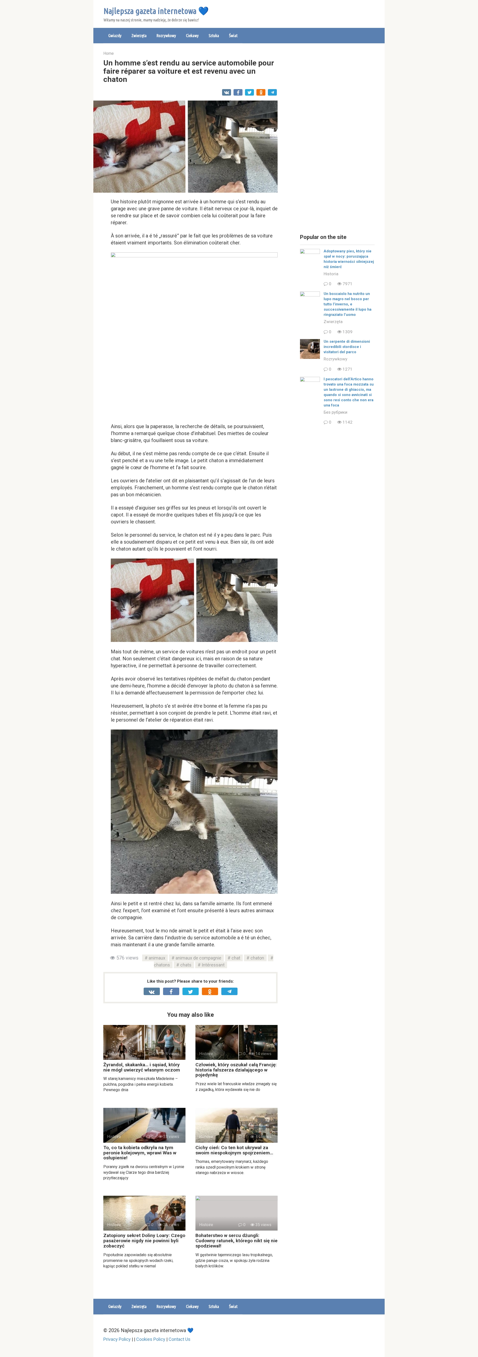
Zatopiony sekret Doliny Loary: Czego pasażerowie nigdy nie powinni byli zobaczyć (144, 1241)
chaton (257, 958)
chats (185, 964)
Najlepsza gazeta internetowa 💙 (156, 10)
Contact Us (179, 1339)
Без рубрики (335, 412)
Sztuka (214, 35)
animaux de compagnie (198, 958)
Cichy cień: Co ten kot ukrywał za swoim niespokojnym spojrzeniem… (234, 1150)
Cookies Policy (150, 1339)
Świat (233, 35)
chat (236, 958)
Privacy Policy (117, 1339)
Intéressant (213, 964)
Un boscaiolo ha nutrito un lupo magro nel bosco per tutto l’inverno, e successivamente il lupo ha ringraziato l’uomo (347, 304)
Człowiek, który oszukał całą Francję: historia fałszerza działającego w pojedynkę (236, 1070)
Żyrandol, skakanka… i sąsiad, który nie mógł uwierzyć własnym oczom (141, 1067)
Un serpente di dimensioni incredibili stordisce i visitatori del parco (347, 346)
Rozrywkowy (166, 35)
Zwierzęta (139, 35)
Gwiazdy (114, 35)
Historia (331, 273)
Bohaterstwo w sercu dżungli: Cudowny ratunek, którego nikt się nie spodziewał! (236, 1241)
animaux (157, 958)
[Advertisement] (337, 139)
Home (108, 53)
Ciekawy (192, 35)
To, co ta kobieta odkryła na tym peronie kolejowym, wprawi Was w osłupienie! (139, 1153)
